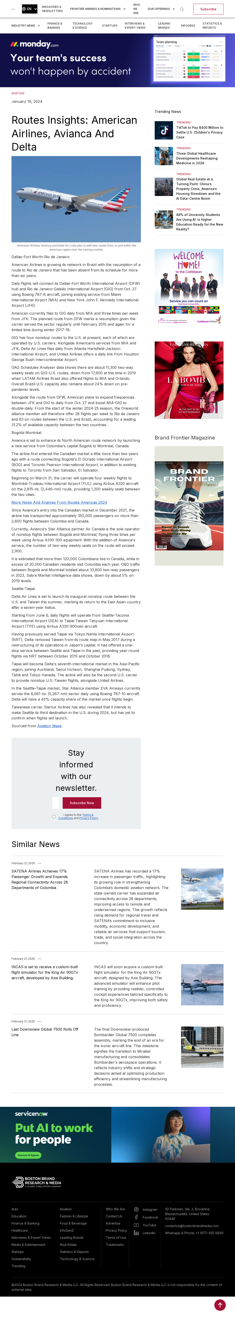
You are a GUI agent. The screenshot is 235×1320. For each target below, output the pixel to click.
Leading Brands (164, 25)
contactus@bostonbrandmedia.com (192, 1226)
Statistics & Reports (212, 25)
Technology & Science (83, 25)
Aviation (66, 1209)
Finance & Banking (55, 25)
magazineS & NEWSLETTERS (52, 9)
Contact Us (114, 1216)
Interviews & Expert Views (135, 25)
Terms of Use (116, 1237)
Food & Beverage (73, 1223)
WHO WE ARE (136, 9)
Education (18, 1216)
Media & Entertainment (28, 1245)
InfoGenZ (188, 25)
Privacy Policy (88, 818)
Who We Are (115, 1209)
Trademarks (115, 1245)
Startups (110, 25)
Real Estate (68, 1245)
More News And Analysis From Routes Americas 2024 (59, 502)
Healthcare (19, 1230)
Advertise (113, 1223)
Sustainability (21, 1259)
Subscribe (208, 9)
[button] (29, 9)
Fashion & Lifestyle (74, 1216)
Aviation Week (49, 726)
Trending (18, 1266)
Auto (14, 1209)
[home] (13, 9)
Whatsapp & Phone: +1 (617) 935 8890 (194, 1233)
